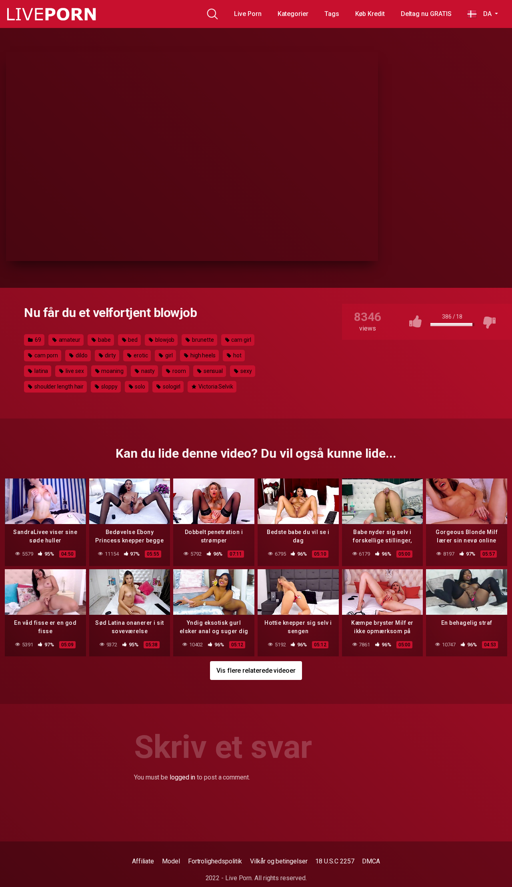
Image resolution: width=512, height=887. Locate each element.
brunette (202, 340)
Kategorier (293, 14)
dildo (81, 355)
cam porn (45, 355)
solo (140, 386)
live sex (74, 371)
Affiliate (143, 861)
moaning (112, 371)
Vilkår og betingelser (278, 861)
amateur (69, 340)
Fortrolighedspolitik (215, 861)
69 (37, 340)
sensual (212, 371)
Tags (331, 14)
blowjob (164, 340)
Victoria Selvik (215, 386)
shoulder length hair (58, 386)
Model (171, 861)
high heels (202, 355)
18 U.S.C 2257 (334, 861)
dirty (110, 355)
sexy (245, 371)
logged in (182, 777)
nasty (147, 371)
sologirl (171, 386)
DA (485, 14)
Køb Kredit (370, 14)
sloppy (108, 386)
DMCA (371, 861)
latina (40, 371)
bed (132, 340)
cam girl (240, 340)
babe (104, 340)
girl (168, 355)
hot (237, 355)
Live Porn (247, 14)
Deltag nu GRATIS (426, 14)
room (178, 371)
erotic (140, 355)
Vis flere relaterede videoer (256, 670)
